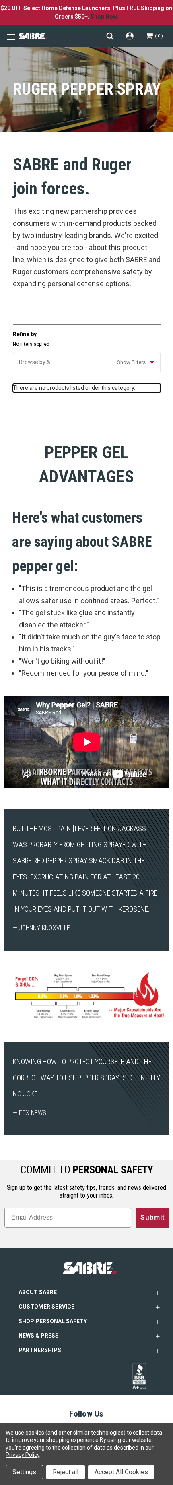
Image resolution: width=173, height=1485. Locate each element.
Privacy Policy (22, 1455)
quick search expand (110, 36)
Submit (152, 1217)
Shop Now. (104, 16)
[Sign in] (130, 36)
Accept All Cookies (121, 1472)
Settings (24, 1472)
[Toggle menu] (10, 36)
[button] (87, 362)
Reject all (65, 1472)
